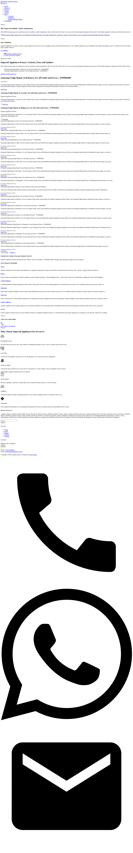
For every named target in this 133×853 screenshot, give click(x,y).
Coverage (10, 16)
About (6, 431)
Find (2, 422)
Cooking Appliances (6, 281)
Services (6, 9)
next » (14, 252)
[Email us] (66, 851)
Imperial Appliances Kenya (8, 74)
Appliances (11, 18)
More (5, 14)
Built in (3, 273)
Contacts (6, 436)
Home (6, 6)
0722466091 (8, 21)
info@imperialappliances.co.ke (13, 451)
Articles (6, 434)
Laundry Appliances (6, 302)
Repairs (6, 11)
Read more (4, 89)
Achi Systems (33, 454)
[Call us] (66, 588)
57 (10, 252)
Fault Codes (4, 295)
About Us (7, 8)
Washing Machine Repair (15, 19)
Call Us (4, 3)
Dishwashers (4, 288)
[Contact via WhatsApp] (66, 719)
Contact (6, 13)
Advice (2, 266)
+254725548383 (10, 450)
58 (11, 252)
